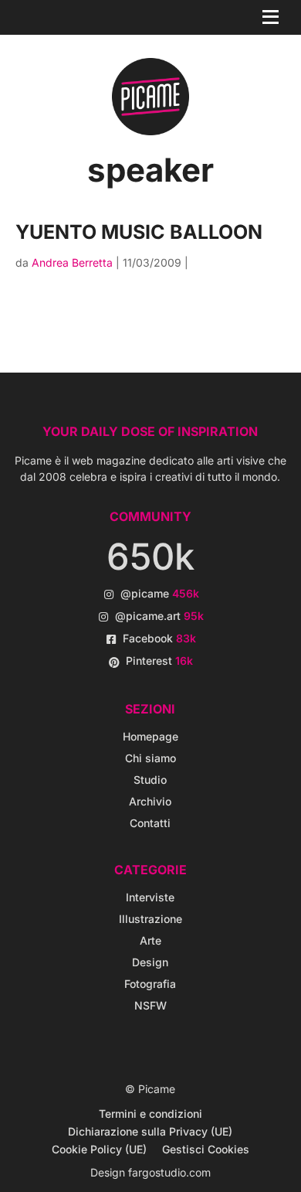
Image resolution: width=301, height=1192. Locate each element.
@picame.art (159, 615)
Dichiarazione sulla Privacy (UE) (150, 1131)
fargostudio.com (169, 1172)
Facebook (159, 638)
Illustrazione (150, 918)
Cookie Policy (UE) (99, 1149)
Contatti (150, 822)
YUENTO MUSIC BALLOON (138, 232)
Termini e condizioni (150, 1113)
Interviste (150, 897)
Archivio (150, 801)
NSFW (150, 1005)
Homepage (150, 736)
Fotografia (150, 983)
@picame (159, 593)
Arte (150, 940)
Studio (150, 779)
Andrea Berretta (72, 262)
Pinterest (159, 660)
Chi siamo (150, 758)
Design (150, 962)
